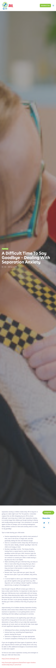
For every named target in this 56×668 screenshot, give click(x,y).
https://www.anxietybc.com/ (10, 659)
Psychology (5, 248)
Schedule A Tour (45, 5)
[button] (53, 6)
